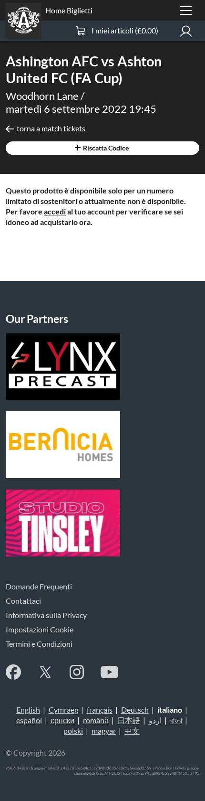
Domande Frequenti (39, 586)
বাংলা (176, 720)
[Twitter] (45, 672)
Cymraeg (63, 709)
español (29, 720)
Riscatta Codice (105, 148)
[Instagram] (77, 672)
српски (62, 720)
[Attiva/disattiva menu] (186, 10)
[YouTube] (109, 672)
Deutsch (135, 709)
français (100, 709)
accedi (55, 211)
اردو (155, 720)
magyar (104, 730)
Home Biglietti (68, 10)
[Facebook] (13, 672)
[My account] (186, 31)
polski (73, 730)
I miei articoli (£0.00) (125, 30)
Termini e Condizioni (39, 643)
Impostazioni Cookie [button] (39, 629)
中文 (132, 730)
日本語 (128, 720)
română (96, 720)
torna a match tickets (51, 128)
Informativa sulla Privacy (46, 614)
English (28, 709)
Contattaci (23, 600)
